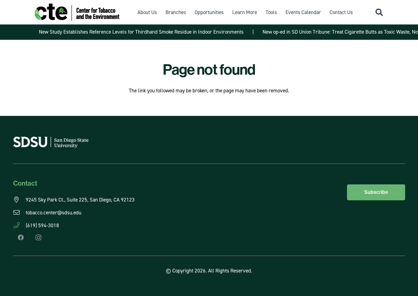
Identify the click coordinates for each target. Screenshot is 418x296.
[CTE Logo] (77, 12)
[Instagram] (38, 237)
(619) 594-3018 (42, 225)
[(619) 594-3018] (19, 225)
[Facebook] (20, 237)
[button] (379, 12)
